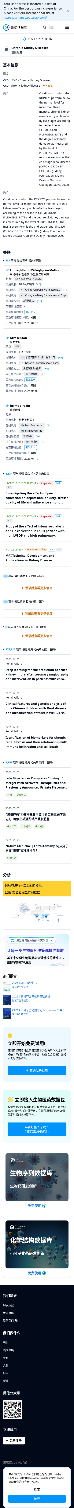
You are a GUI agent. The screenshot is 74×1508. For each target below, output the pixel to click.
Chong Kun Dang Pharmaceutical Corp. (42, 289)
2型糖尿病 (28, 300)
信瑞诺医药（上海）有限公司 (40, 357)
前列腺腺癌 (31, 374)
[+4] (46, 368)
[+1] (65, 289)
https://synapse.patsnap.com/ (25, 17)
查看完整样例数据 (28, 892)
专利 (5, 1358)
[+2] (38, 284)
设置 (37, 1490)
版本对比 (8, 1313)
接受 (37, 1499)
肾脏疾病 (27, 436)
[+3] (43, 441)
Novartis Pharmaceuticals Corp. (42, 363)
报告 (5, 1373)
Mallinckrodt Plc (33, 430)
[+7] (60, 357)
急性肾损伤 (31, 441)
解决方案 (8, 1305)
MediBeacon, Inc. (34, 425)
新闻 (5, 1380)
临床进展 (8, 1350)
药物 (5, 1342)
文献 (5, 1365)
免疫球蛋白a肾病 (32, 368)
